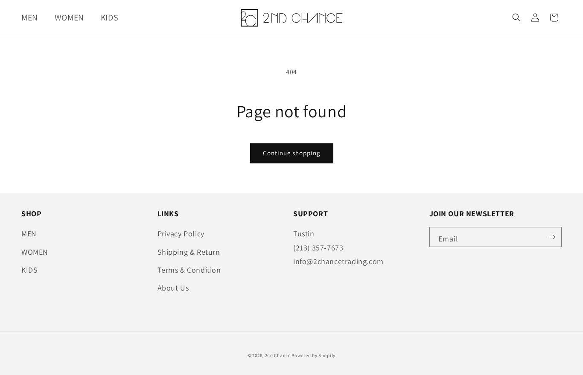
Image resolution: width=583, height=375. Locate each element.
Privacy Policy (180, 233)
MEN (29, 233)
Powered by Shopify (313, 355)
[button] (33, 17)
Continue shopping (292, 153)
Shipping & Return (188, 252)
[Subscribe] (551, 237)
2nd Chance (278, 355)
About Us (173, 288)
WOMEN (34, 252)
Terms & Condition (189, 270)
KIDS (29, 270)
